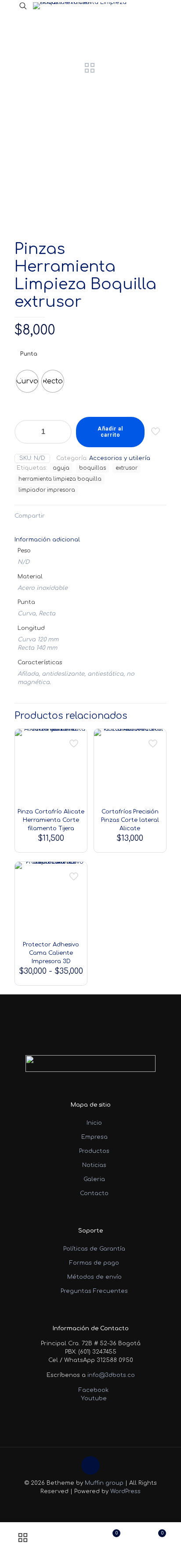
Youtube (93, 1398)
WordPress (125, 1491)
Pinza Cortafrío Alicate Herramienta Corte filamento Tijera (51, 820)
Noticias (94, 1165)
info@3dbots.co (111, 1375)
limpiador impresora (46, 490)
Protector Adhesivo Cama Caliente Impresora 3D (51, 953)
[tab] (90, 540)
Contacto (94, 1193)
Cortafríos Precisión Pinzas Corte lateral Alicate (130, 820)
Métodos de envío (94, 1277)
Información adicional (47, 540)
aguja (61, 468)
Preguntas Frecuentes (94, 1291)
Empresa (94, 1137)
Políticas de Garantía (94, 1249)
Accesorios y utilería (119, 458)
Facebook (93, 1390)
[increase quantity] (61, 432)
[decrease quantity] (24, 432)
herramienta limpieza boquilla (59, 479)
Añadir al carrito (110, 432)
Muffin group (104, 1483)
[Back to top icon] (90, 1465)
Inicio (94, 1123)
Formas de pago (94, 1263)
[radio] (27, 381)
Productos (94, 1151)
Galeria (94, 1179)
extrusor (127, 468)
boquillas (92, 468)
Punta (28, 354)
